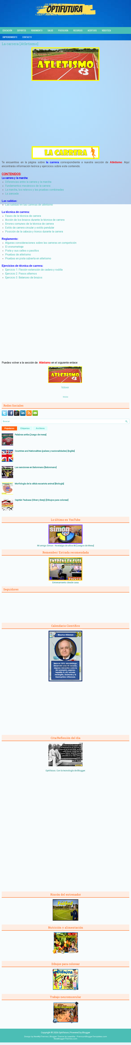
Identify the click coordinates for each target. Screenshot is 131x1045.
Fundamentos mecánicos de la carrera (27, 185)
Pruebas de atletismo (18, 254)
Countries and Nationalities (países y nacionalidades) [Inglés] (45, 451)
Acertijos (92, 30)
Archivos (40, 428)
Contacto (27, 37)
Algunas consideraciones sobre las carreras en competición (40, 242)
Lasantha (71, 1036)
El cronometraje (14, 246)
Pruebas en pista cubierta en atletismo (28, 258)
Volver (65, 387)
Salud (50, 30)
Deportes (21, 30)
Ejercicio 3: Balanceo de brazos (23, 277)
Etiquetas (25, 428)
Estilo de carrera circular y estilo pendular (29, 227)
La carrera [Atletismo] (20, 43)
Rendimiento (36, 30)
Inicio (65, 397)
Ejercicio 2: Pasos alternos (21, 273)
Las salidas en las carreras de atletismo (29, 204)
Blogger (81, 770)
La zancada (12, 193)
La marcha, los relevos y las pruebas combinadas (34, 189)
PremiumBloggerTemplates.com (92, 1036)
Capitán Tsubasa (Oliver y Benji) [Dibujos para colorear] (41, 500)
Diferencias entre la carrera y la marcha (28, 181)
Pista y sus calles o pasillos (22, 250)
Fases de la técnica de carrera (23, 216)
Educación (7, 30)
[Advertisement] (65, 117)
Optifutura (64, 1032)
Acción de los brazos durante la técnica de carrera (34, 219)
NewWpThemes (41, 1036)
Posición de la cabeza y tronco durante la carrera (34, 231)
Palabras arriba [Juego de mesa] (30, 434)
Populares (9, 428)
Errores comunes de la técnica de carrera (29, 223)
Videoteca (106, 30)
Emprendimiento (10, 37)
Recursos (78, 30)
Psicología (63, 30)
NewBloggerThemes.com (65, 1039)
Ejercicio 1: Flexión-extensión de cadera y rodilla (34, 269)
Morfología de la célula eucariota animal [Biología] (39, 483)
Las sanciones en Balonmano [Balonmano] (36, 467)
